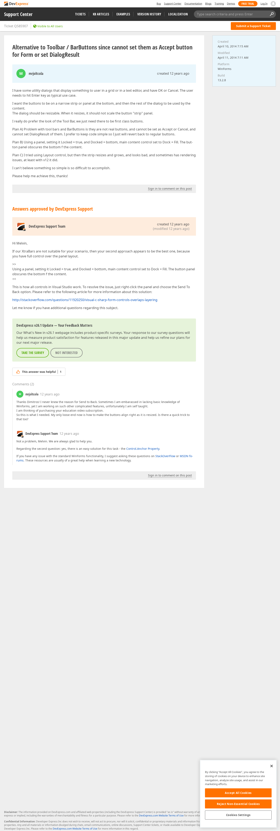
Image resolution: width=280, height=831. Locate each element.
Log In (264, 3)
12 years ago (50, 394)
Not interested (66, 352)
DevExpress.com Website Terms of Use (161, 815)
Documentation (193, 3)
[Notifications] (273, 3)
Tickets (80, 14)
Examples (123, 14)
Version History (149, 14)
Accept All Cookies (238, 793)
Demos (231, 3)
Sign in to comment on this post (170, 189)
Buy (159, 3)
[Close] (271, 766)
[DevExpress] (16, 4)
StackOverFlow (165, 456)
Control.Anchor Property (142, 449)
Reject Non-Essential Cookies (238, 804)
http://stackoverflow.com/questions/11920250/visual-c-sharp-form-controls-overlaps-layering (84, 300)
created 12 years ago (173, 73)
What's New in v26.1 (38, 332)
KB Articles (101, 14)
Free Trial (247, 4)
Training (219, 3)
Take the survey (32, 352)
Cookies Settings (238, 815)
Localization (178, 14)
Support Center (172, 3)
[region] (238, 794)
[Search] (271, 14)
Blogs (208, 3)
